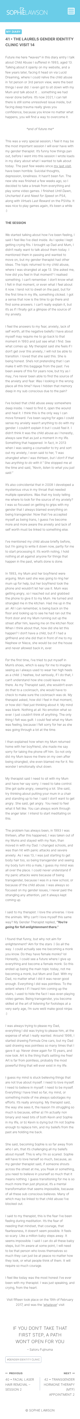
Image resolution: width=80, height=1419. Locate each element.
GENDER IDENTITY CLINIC (23, 1359)
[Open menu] (71, 11)
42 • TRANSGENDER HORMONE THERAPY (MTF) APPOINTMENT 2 (59, 1384)
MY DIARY (13, 31)
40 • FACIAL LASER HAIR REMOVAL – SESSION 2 (19, 1381)
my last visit (62, 166)
